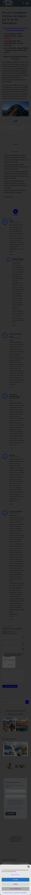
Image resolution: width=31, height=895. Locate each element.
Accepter (15, 879)
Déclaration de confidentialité (20, 892)
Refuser (15, 884)
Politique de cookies (8, 892)
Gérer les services (15, 874)
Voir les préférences (15, 888)
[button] (28, 866)
